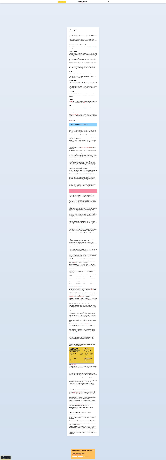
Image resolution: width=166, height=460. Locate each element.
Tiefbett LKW (85, 107)
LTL (88, 185)
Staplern (87, 299)
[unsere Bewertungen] (6, 457)
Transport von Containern (77, 392)
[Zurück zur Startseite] (83, 1)
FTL (80, 185)
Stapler (75, 262)
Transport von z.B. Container (75, 114)
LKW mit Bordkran (89, 323)
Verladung (91, 289)
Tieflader (71, 101)
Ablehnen (80, 456)
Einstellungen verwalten (87, 456)
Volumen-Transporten (86, 88)
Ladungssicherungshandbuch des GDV (78, 404)
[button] (108, 1)
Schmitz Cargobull (73, 364)
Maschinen (81, 102)
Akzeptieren (74, 456)
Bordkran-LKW (71, 120)
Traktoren (85, 102)
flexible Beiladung (71, 296)
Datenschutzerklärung (76, 454)
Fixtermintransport (80, 296)
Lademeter (90, 176)
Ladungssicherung (89, 384)
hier (78, 424)
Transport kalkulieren (62, 1)
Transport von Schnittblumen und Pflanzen (87, 147)
